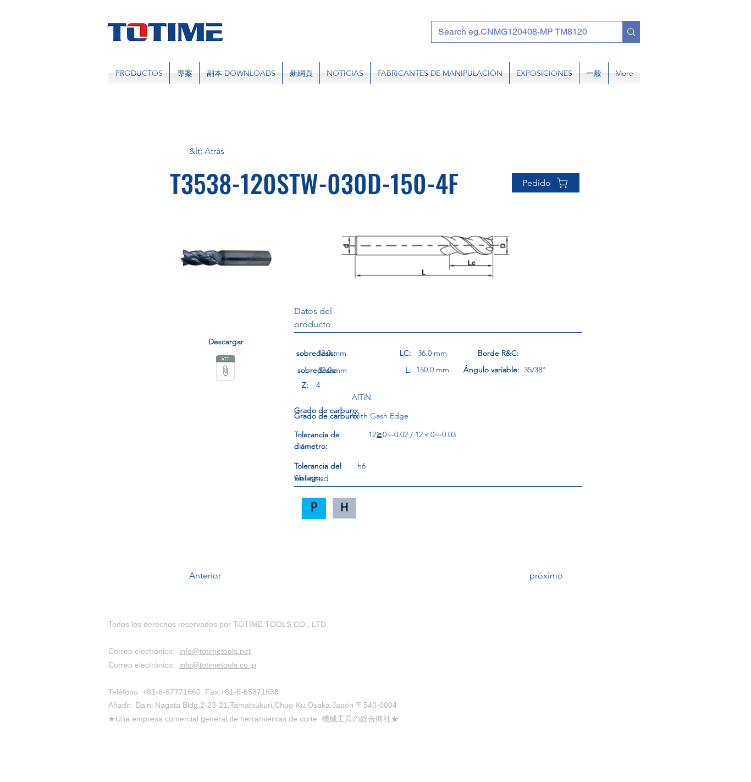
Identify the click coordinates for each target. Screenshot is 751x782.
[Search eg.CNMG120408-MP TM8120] (630, 31)
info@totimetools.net (215, 651)
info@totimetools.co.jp (217, 664)
